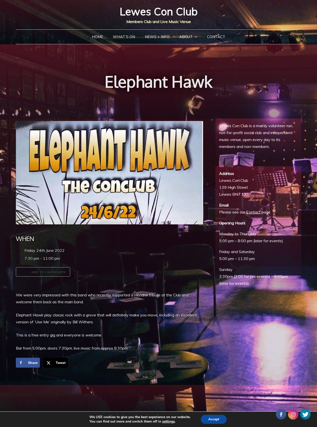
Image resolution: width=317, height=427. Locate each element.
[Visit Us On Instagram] (293, 413)
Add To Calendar (46, 272)
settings (168, 421)
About (186, 36)
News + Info (157, 36)
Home (97, 36)
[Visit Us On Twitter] (305, 413)
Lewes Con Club (159, 11)
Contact (216, 36)
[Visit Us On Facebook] (281, 413)
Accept (213, 419)
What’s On (124, 36)
